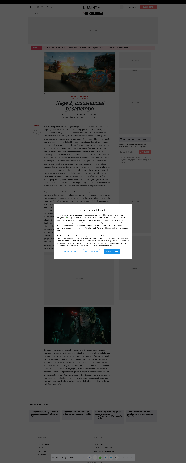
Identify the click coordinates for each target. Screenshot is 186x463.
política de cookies (110, 228)
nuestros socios (88, 215)
